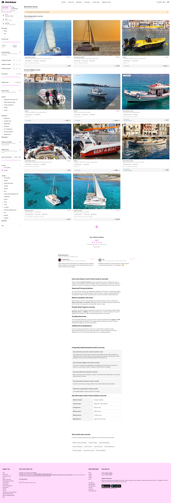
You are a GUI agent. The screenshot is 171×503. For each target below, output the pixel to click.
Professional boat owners (8, 480)
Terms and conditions (7, 485)
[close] (167, 12)
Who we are (5, 474)
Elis (5, 212)
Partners (4, 488)
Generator (6, 126)
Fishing (6, 107)
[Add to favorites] (168, 21)
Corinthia (6, 207)
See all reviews (97, 246)
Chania (5, 199)
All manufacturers (92, 490)
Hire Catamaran (92, 486)
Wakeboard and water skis (10, 99)
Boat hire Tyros (88, 446)
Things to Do (71, 2)
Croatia (90, 474)
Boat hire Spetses (77, 450)
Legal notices (5, 487)
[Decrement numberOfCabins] (14, 64)
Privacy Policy (6, 482)
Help (4, 472)
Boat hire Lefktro (93, 442)
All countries (7, 167)
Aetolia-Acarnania (8, 183)
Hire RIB (90, 487)
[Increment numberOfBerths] (19, 68)
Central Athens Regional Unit (11, 194)
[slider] (3, 42)
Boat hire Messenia (109, 446)
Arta (5, 191)
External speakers (8, 131)
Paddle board (7, 134)
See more (4, 220)
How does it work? (7, 476)
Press (4, 477)
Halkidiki (6, 218)
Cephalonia (7, 196)
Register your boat (106, 2)
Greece (32, 8)
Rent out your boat (7, 479)
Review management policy (9, 495)
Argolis (6, 188)
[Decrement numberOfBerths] (14, 68)
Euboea (6, 215)
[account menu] (168, 2)
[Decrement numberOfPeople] (14, 60)
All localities (7, 178)
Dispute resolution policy (8, 493)
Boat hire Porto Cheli (89, 450)
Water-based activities (9, 102)
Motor (5, 31)
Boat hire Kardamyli (104, 442)
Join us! (4, 490)
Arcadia (6, 186)
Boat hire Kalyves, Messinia (80, 442)
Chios (5, 202)
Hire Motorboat (92, 484)
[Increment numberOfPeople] (19, 60)
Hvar (90, 479)
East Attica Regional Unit (10, 210)
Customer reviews (23, 479)
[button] (47, 108)
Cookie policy (6, 484)
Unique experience (8, 105)
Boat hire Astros (98, 446)
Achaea (6, 180)
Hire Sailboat (91, 482)
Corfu (5, 204)
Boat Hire (64, 2)
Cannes (90, 477)
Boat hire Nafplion (101, 450)
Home (25, 8)
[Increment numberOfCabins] (19, 64)
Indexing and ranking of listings (9, 492)
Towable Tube (7, 121)
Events (5, 110)
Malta (90, 472)
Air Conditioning (8, 129)
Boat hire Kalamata (77, 446)
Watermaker (7, 123)
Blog (4, 497)
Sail (5, 33)
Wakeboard (7, 118)
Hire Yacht (91, 489)
